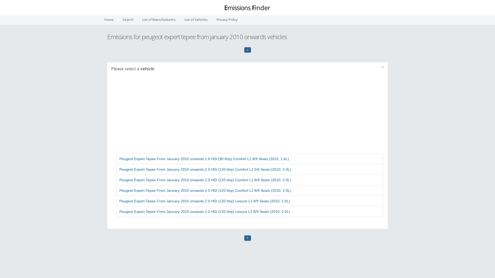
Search (128, 19)
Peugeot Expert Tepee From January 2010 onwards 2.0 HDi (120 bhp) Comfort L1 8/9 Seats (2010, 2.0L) (205, 180)
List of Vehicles (196, 19)
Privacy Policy (227, 19)
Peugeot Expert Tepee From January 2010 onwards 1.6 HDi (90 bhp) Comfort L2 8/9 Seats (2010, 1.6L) (204, 159)
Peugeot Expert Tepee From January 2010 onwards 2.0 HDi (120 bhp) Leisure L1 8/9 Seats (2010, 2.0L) (204, 201)
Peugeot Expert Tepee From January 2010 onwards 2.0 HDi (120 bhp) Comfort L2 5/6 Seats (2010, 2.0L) (205, 169)
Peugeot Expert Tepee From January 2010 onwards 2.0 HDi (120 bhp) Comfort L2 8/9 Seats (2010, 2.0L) (205, 190)
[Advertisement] (247, 115)
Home (109, 19)
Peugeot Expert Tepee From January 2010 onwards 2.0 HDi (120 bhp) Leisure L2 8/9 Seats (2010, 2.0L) (204, 212)
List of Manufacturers (159, 19)
